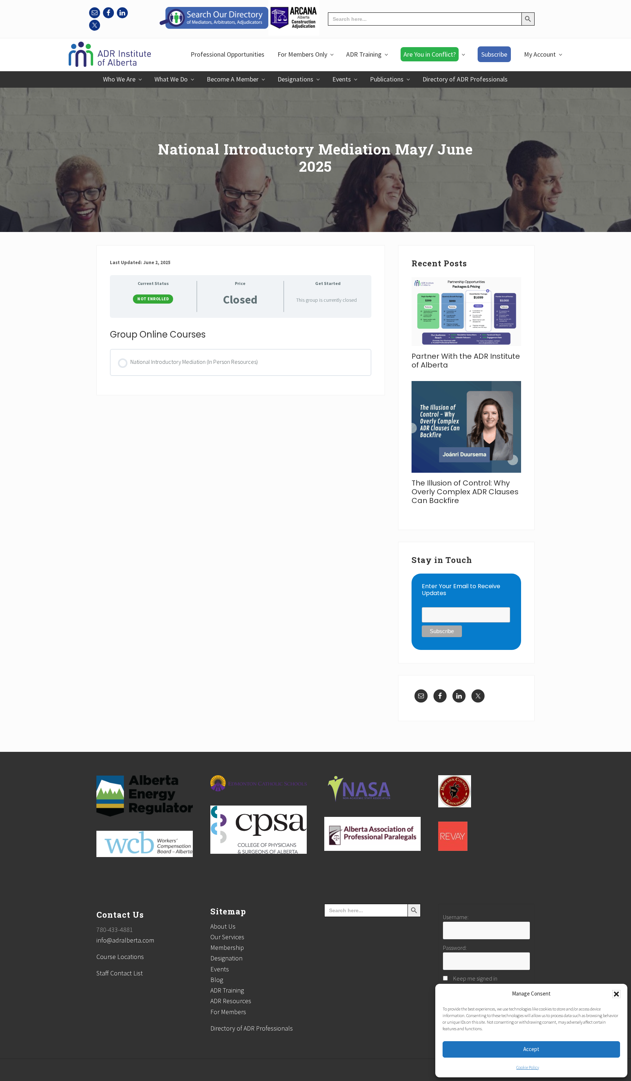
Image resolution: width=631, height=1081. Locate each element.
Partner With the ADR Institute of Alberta (466, 360)
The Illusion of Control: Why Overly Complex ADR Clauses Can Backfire (465, 492)
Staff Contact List (119, 973)
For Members (228, 1012)
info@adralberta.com (125, 940)
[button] (616, 994)
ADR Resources (230, 1001)
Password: (455, 947)
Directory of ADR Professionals (251, 1028)
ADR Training (227, 990)
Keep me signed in (475, 978)
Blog (216, 979)
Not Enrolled (153, 298)
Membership (227, 947)
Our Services (227, 937)
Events (219, 969)
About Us (223, 926)
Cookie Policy (527, 1067)
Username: (456, 917)
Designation (226, 958)
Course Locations (120, 956)
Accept (531, 1049)
